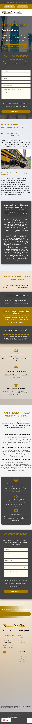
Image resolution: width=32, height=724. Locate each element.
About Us (20, 635)
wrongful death (21, 303)
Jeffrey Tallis (21, 658)
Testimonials (21, 642)
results (7, 336)
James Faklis (21, 661)
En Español (21, 644)
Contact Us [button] (23, 7)
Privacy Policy (15, 721)
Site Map (15, 723)
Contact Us (21, 646)
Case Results (21, 641)
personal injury (8, 303)
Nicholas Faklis (22, 656)
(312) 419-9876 (9, 647)
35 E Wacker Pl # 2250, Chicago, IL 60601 (17, 2)
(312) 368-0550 (11, 645)
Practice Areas (22, 639)
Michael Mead (22, 659)
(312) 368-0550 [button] (9, 7)
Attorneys (20, 637)
